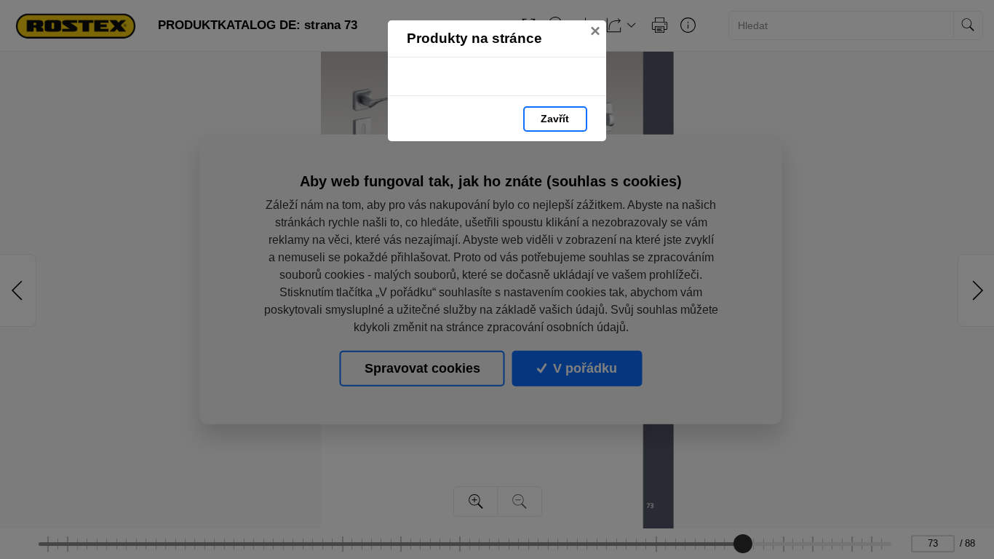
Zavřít (555, 118)
